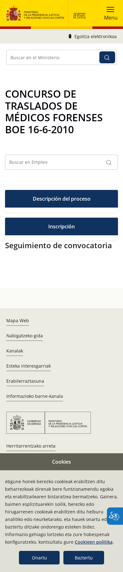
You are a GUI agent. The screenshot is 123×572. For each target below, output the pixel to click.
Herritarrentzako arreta (31, 446)
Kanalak (14, 351)
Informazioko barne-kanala (34, 396)
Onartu (39, 558)
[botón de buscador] (107, 57)
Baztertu (84, 558)
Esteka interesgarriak (28, 366)
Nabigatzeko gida (24, 336)
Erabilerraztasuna (25, 381)
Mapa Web (17, 320)
